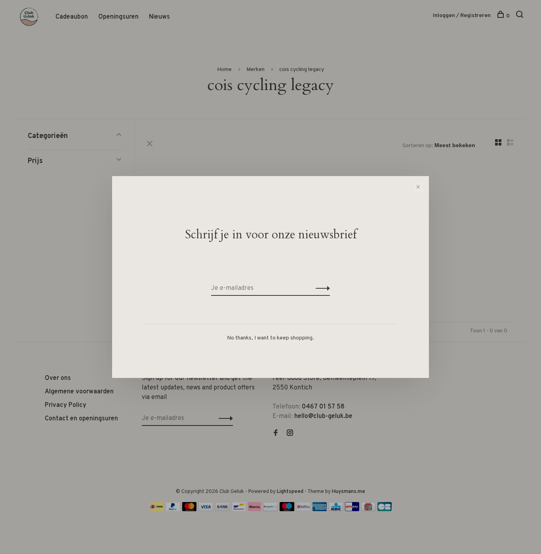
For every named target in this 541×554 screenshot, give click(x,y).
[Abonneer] (320, 288)
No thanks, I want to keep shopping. (270, 338)
